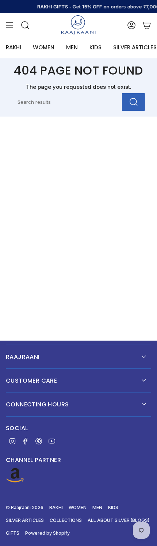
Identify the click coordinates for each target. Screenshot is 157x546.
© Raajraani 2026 (24, 507)
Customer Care (31, 380)
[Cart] (146, 25)
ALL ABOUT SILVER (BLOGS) (118, 520)
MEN (97, 507)
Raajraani (23, 357)
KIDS (113, 507)
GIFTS (12, 533)
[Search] (133, 102)
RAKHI (56, 507)
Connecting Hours (37, 404)
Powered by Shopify (47, 533)
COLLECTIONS (66, 520)
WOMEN (78, 507)
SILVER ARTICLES (25, 520)
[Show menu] (9, 25)
